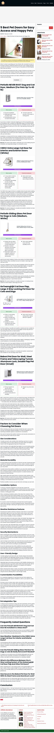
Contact (39, 716)
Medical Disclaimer (41, 723)
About (38, 718)
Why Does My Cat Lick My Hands (47, 46)
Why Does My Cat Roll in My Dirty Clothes (47, 57)
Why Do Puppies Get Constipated (47, 35)
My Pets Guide (6, 730)
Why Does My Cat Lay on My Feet (47, 52)
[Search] (51, 27)
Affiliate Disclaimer (41, 714)
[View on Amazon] (17, 106)
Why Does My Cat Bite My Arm (47, 41)
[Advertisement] (27, 14)
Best (5, 36)
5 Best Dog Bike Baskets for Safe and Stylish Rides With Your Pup (40, 705)
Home (1, 36)
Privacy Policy (40, 712)
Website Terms (40, 721)
